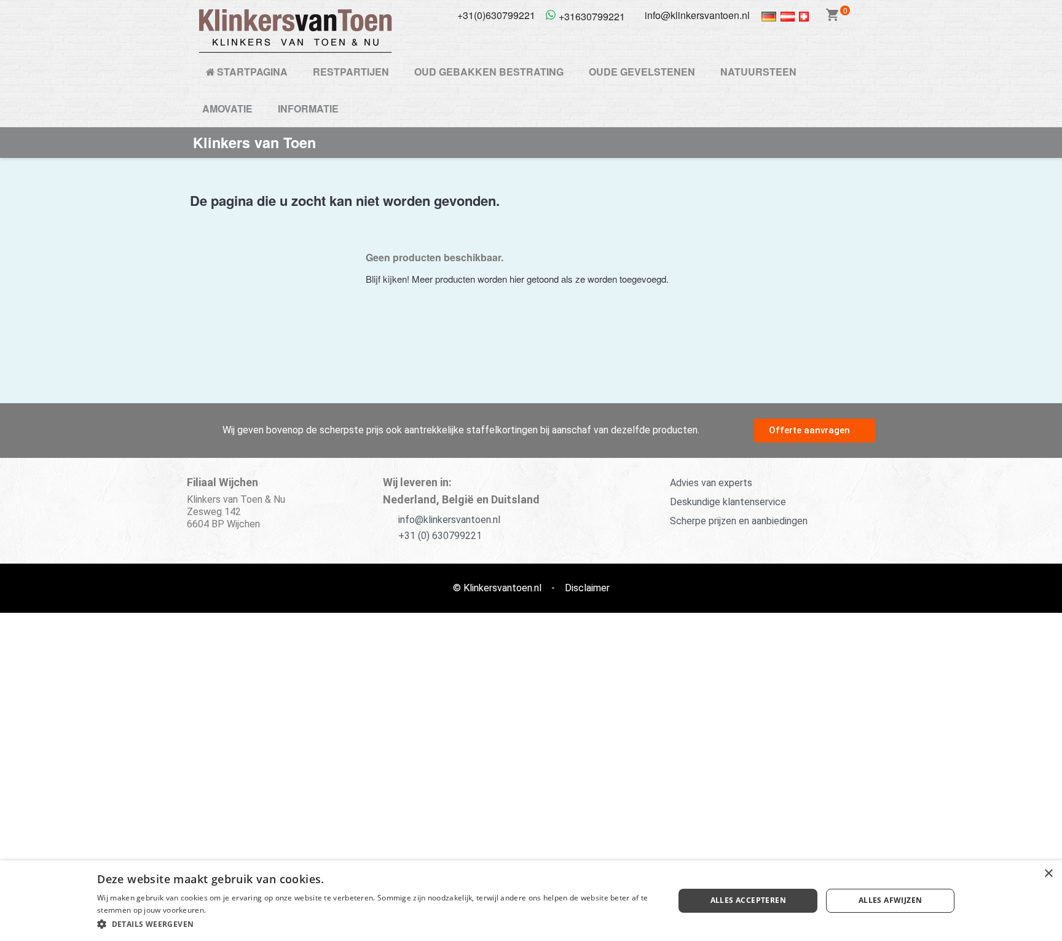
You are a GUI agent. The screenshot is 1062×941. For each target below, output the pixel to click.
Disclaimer (587, 588)
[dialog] (531, 900)
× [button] (1048, 873)
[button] (814, 431)
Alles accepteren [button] (748, 900)
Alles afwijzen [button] (890, 900)
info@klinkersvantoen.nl (449, 520)
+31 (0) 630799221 (440, 535)
